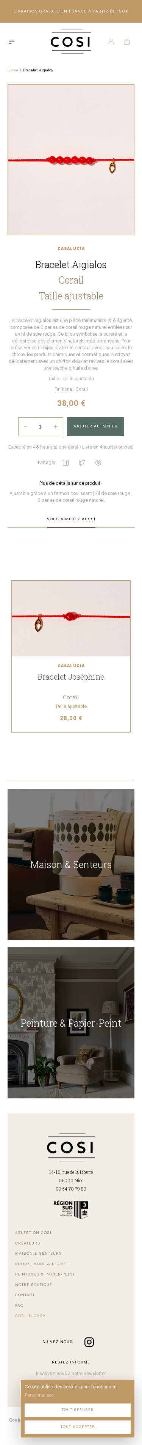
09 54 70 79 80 (71, 1189)
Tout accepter (78, 1427)
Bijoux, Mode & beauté (41, 1264)
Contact (25, 1295)
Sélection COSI (33, 1233)
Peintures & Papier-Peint (45, 1274)
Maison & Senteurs (38, 1253)
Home (13, 70)
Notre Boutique (33, 1285)
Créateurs (28, 1243)
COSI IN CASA (30, 1316)
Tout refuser (78, 1410)
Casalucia (71, 249)
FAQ (19, 1306)
